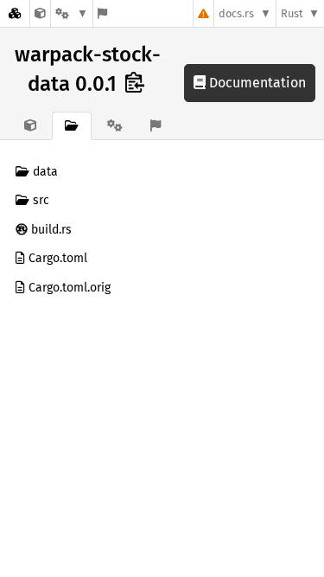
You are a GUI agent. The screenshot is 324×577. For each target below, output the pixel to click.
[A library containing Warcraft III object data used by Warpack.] (40, 13)
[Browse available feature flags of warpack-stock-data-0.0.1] (102, 13)
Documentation (256, 82)
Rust (292, 13)
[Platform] (71, 13)
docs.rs (236, 13)
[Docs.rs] (14, 13)
